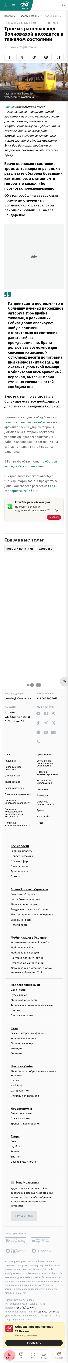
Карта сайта (44, 816)
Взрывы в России (21, 919)
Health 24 (9, 16)
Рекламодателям (14, 788)
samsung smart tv (42, 1251)
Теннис (15, 1151)
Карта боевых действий (25, 899)
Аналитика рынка (22, 1113)
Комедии (16, 1048)
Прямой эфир (19, 861)
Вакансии (42, 795)
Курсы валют (19, 994)
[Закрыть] (60, 1327)
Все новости (20, 846)
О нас (8, 754)
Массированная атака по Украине (32, 914)
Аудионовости (19, 871)
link (38, 713)
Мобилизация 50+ (22, 947)
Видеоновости (20, 866)
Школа (15, 1080)
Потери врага (19, 924)
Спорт (15, 1136)
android (16, 1240)
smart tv (16, 1251)
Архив (40, 810)
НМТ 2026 (16, 1085)
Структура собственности (45, 803)
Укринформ (28, 47)
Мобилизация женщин (25, 952)
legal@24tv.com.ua (48, 1311)
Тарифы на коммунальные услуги (32, 1005)
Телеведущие (12, 782)
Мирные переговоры (24, 904)
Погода (15, 876)
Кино (14, 1028)
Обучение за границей (25, 1095)
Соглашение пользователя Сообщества (45, 763)
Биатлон (16, 1156)
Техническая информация (44, 781)
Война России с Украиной (29, 889)
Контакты (42, 789)
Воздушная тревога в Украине (29, 909)
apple (42, 1240)
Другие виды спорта (23, 1161)
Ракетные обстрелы (23, 894)
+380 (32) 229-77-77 (26, 1307)
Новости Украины (29, 16)
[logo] (24, 5)
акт (35, 491)
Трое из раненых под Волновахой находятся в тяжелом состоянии (53, 16)
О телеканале (12, 776)
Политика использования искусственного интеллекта (14, 813)
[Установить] (34, 1335)
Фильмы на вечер (22, 1043)
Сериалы (16, 1053)
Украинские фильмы (23, 1038)
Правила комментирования (47, 773)
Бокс (13, 1141)
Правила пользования (18, 794)
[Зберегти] (58, 57)
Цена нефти (18, 989)
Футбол (15, 1146)
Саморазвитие (20, 1090)
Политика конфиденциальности (17, 801)
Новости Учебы (22, 1066)
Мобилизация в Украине (29, 937)
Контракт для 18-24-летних (27, 957)
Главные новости (21, 850)
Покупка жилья (20, 1118)
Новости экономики (25, 985)
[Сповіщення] (63, 5)
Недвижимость (22, 1108)
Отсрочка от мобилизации (27, 962)
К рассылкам (24, 1215)
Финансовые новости (24, 1000)
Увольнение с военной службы (30, 942)
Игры (40, 823)
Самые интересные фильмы (28, 1033)
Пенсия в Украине (22, 1015)
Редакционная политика (13, 768)
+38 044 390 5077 (47, 698)
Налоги (15, 1010)
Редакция (10, 761)
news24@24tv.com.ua (18, 698)
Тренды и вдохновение (25, 1123)
